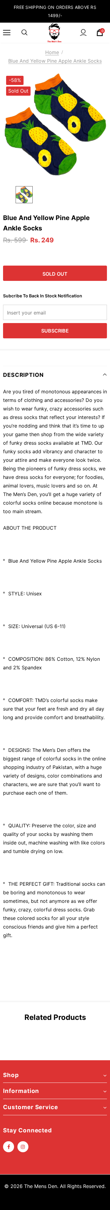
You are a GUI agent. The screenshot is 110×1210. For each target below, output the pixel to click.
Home (52, 52)
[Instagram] (22, 1146)
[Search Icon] (24, 33)
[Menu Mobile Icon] (6, 32)
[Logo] (54, 33)
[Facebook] (8, 1146)
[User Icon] (83, 32)
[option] (55, 125)
